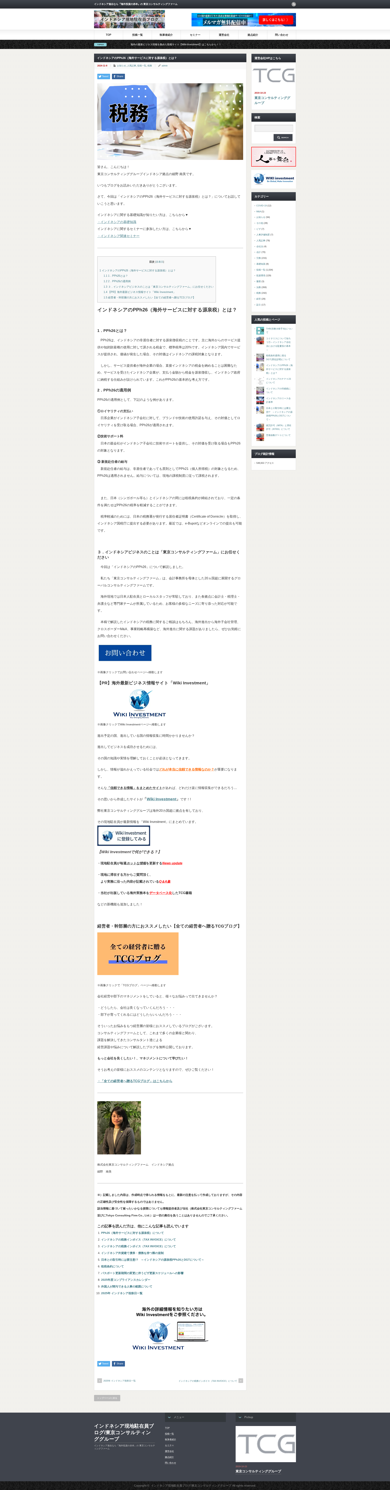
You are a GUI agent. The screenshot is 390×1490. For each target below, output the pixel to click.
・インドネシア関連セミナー (118, 236)
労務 (258, 258)
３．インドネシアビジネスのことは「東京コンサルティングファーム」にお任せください (159, 286)
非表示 (159, 261)
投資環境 (260, 275)
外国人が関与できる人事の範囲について (126, 1286)
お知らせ (121, 65)
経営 (258, 299)
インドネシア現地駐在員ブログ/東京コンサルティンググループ (124, 1432)
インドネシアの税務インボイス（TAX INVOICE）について (138, 1239)
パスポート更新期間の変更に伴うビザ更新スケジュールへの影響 (142, 1273)
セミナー (195, 34)
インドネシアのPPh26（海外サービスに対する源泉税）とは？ (138, 270)
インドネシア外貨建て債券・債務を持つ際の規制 (132, 1253)
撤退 (258, 281)
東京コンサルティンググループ (272, 100)
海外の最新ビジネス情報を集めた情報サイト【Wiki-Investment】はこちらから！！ (117, 44)
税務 (149, 65)
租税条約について (112, 1266)
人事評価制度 (263, 234)
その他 (259, 223)
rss (293, 4)
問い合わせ (281, 34)
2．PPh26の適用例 (117, 281)
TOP (108, 34)
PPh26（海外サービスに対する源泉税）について (132, 1232)
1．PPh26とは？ (117, 275)
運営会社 (224, 34)
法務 (258, 287)
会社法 (259, 246)
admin (165, 65)
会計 (258, 252)
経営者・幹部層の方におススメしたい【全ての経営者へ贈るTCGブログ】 (149, 297)
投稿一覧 (137, 34)
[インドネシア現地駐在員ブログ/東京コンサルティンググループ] (129, 27)
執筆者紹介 (166, 34)
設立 (258, 304)
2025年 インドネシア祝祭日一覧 (122, 1293)
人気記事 (131, 65)
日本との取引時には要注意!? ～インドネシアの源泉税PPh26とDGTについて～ (152, 1259)
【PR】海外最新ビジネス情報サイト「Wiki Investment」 (140, 292)
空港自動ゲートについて (278, 435)
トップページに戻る (107, 1398)
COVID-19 (261, 205)
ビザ (258, 229)
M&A (258, 211)
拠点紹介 (253, 34)
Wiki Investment (161, 799)
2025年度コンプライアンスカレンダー (125, 1279)
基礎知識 (260, 264)
